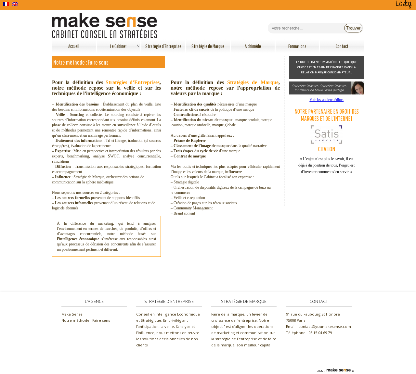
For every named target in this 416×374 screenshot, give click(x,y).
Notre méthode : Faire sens (85, 320)
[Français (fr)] (6, 4)
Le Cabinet (118, 46)
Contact (342, 46)
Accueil (73, 46)
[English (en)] (15, 4)
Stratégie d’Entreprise (163, 46)
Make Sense (72, 314)
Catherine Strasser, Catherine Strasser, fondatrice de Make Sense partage (319, 87)
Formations (297, 46)
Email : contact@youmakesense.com (318, 326)
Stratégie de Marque (207, 46)
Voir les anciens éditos (326, 99)
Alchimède (253, 46)
